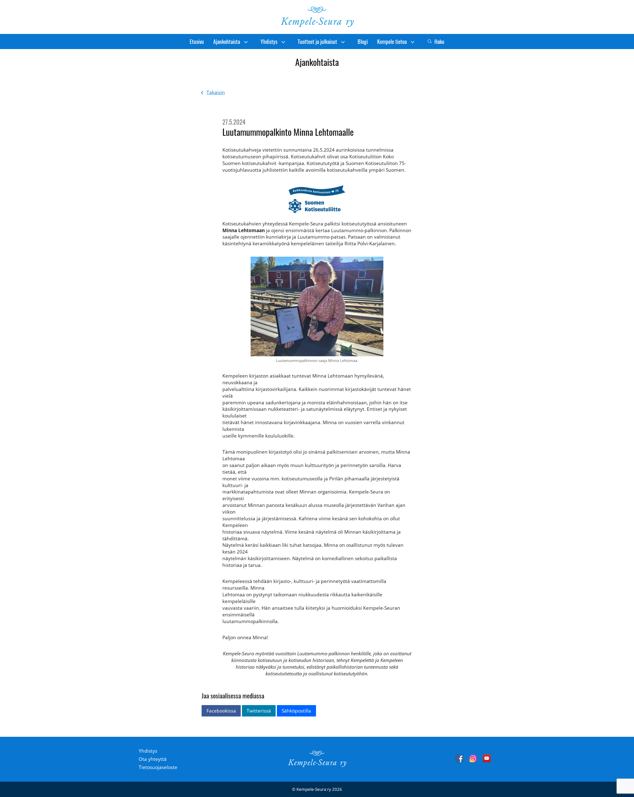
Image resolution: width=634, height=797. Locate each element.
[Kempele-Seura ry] (317, 765)
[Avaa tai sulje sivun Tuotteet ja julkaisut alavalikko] (343, 41)
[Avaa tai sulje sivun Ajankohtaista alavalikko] (246, 41)
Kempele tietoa (392, 41)
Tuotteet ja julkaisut (317, 41)
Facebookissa (221, 710)
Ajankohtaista (226, 41)
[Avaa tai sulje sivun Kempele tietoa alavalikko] (412, 41)
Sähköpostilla (296, 710)
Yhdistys (269, 41)
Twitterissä (259, 710)
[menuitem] (197, 41)
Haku (439, 41)
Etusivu (197, 41)
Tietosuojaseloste (158, 767)
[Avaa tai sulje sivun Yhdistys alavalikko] (283, 41)
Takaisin (216, 92)
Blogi (363, 41)
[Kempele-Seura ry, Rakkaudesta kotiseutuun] (317, 25)
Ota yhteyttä (153, 759)
